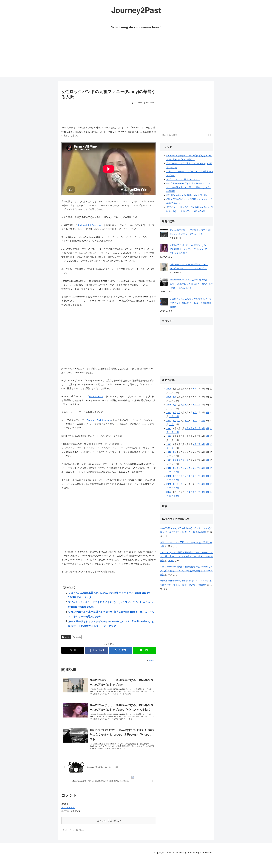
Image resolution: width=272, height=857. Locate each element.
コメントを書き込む (109, 820)
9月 (207, 412)
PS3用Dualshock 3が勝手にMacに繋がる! (186, 195)
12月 (176, 416)
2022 (168, 420)
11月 (171, 416)
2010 (168, 468)
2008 (168, 484)
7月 (199, 404)
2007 (168, 492)
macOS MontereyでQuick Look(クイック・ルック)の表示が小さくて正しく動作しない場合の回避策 (188, 187)
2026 (168, 388)
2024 (168, 404)
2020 (168, 436)
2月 (178, 412)
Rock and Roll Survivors (89, 225)
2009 (168, 476)
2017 (168, 444)
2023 (168, 412)
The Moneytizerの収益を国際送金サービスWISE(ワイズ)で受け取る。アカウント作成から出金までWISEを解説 (186, 556)
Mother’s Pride (96, 396)
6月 (195, 388)
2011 (168, 460)
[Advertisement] (136, 55)
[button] (209, 135)
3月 (182, 404)
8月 (203, 420)
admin (171, 560)
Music (67, 637)
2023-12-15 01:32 (68, 808)
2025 (168, 396)
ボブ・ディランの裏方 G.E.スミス (183, 179)
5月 (191, 428)
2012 (168, 452)
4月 (187, 404)
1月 (174, 396)
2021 (168, 428)
